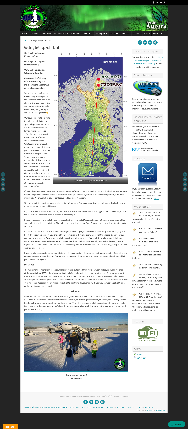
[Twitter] (157, 2)
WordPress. (160, 410)
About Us (35, 407)
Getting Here (98, 407)
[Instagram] (164, 2)
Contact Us (149, 407)
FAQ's (156, 199)
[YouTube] (161, 2)
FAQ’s (140, 407)
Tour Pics (131, 407)
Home (26, 407)
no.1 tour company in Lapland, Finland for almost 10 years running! (148, 60)
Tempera (150, 410)
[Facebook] (154, 2)
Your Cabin (86, 407)
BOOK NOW (74, 407)
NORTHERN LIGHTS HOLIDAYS (54, 407)
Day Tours (121, 407)
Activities (110, 407)
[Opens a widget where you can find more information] (176, 424)
